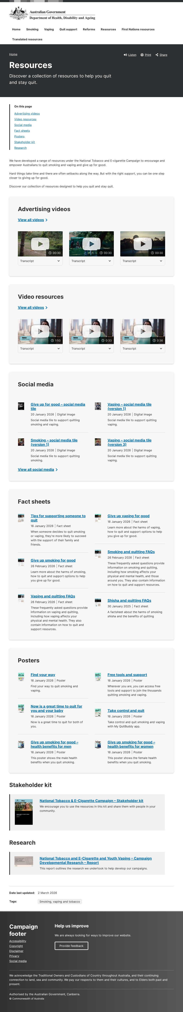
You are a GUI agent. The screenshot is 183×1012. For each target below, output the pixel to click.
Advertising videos (27, 113)
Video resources (25, 119)
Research (20, 148)
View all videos (31, 220)
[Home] (52, 13)
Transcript (27, 261)
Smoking (32, 29)
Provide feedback (71, 946)
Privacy (14, 956)
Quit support (68, 29)
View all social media (36, 469)
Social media (23, 125)
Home (16, 29)
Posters (19, 136)
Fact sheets (22, 130)
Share (163, 55)
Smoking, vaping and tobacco (59, 901)
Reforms (89, 29)
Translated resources (27, 39)
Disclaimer (16, 951)
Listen (132, 55)
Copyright (16, 946)
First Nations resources (138, 29)
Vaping (49, 29)
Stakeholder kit (24, 142)
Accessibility (17, 941)
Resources (108, 29)
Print (148, 55)
